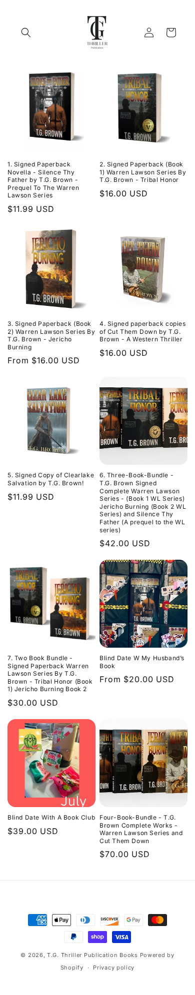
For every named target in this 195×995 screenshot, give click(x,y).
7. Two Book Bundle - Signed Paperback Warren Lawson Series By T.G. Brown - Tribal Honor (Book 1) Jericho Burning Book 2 (50, 673)
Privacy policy (113, 967)
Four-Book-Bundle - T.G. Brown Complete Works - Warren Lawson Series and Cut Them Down (141, 829)
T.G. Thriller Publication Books (93, 955)
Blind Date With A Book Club (51, 817)
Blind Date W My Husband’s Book (142, 662)
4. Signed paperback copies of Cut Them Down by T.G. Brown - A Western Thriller (143, 331)
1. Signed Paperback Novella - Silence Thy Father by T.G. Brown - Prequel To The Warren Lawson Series (44, 179)
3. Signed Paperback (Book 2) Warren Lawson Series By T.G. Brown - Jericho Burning (52, 335)
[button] (26, 32)
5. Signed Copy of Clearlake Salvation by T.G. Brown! (51, 479)
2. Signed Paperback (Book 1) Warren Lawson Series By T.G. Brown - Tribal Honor (143, 171)
